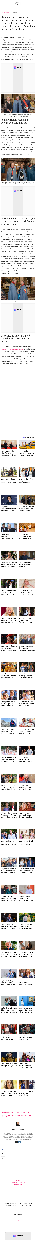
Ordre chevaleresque (20, 1112)
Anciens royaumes (5, 12)
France (3, 1112)
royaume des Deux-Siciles (25, 1115)
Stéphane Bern (5, 1116)
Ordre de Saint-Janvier (24, 1114)
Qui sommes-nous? (18, 1219)
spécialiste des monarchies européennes (12, 349)
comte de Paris (28, 1111)
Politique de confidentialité (18, 1182)
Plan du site (18, 1180)
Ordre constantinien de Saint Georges (15, 1113)
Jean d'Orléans (9, 1112)
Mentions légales (18, 1184)
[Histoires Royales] (18, 3)
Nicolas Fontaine (6, 32)
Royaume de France (13, 1115)
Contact (18, 1221)
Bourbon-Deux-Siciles (18, 1111)
